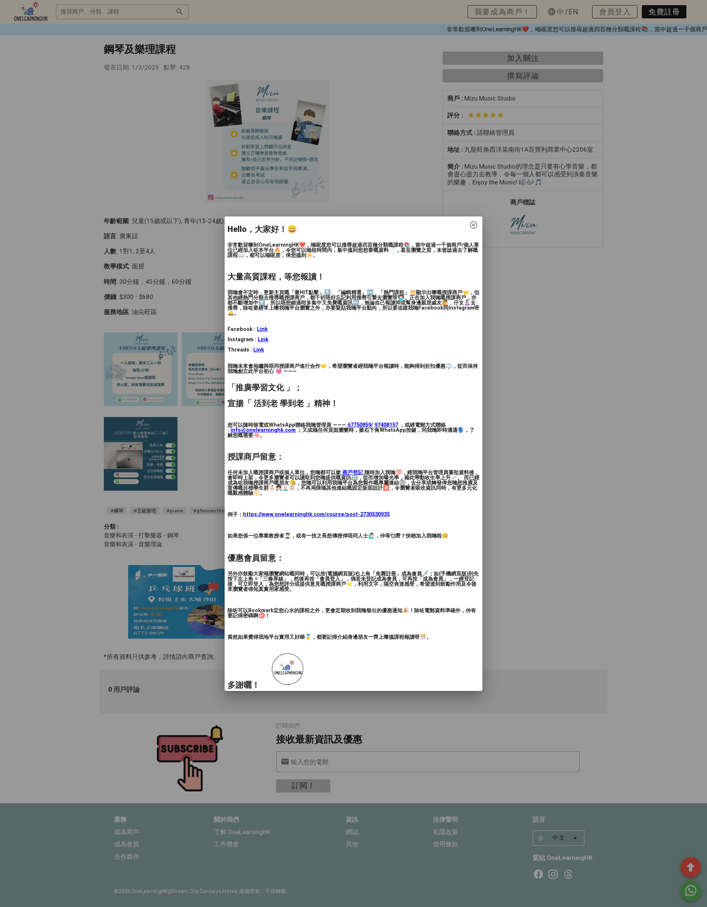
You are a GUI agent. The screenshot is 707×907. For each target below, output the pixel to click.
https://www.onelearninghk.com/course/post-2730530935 (316, 514)
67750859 (359, 425)
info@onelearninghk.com (263, 430)
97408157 (386, 425)
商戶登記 (353, 472)
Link (262, 329)
